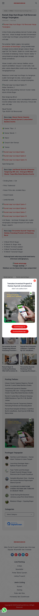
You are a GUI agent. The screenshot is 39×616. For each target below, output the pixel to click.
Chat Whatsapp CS (19, 326)
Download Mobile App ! (19, 331)
